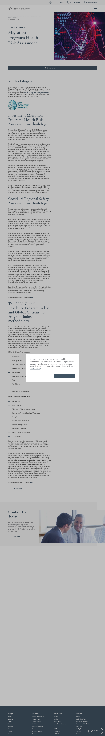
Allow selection (40, 376)
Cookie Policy (35, 369)
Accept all (64, 376)
